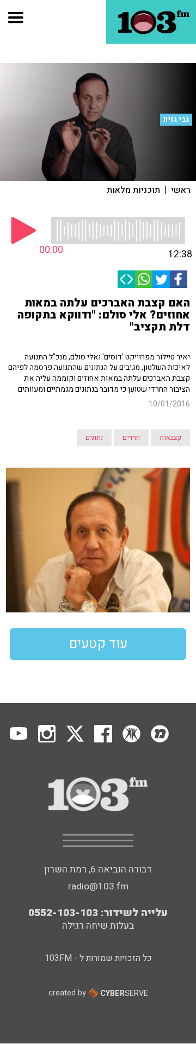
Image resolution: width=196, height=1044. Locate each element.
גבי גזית (176, 119)
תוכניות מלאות (133, 190)
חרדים (131, 438)
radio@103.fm (98, 886)
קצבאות (170, 438)
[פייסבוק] (178, 279)
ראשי (181, 190)
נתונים (94, 438)
